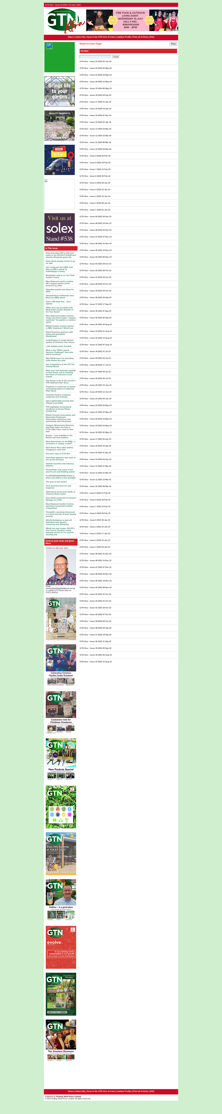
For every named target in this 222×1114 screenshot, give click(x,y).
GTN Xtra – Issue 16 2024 (91, 109)
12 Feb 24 (106, 169)
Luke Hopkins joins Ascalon (58, 346)
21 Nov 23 (107, 243)
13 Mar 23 (107, 479)
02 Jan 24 (106, 210)
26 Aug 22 (107, 655)
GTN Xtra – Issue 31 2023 (91, 345)
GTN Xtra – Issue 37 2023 (91, 304)
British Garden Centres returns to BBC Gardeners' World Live (60, 327)
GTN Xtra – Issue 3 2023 (90, 533)
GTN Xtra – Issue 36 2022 (91, 641)
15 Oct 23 (107, 277)
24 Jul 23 (107, 358)
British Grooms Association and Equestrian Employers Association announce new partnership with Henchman (60, 418)
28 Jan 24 (106, 183)
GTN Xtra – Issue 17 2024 (91, 102)
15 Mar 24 (107, 136)
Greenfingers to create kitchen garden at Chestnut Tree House (60, 341)
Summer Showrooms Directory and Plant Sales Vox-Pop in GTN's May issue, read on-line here (60, 428)
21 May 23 (107, 412)
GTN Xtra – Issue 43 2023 (91, 264)
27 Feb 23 (106, 493)
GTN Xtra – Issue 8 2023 (90, 500)
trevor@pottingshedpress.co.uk (60, 588)
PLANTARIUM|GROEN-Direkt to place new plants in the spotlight (61, 477)
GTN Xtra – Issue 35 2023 (91, 318)
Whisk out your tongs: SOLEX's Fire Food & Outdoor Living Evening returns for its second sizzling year (60, 531)
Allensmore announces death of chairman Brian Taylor (60, 493)
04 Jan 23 (106, 547)
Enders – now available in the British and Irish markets (59, 436)
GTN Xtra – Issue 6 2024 (90, 176)
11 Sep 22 (107, 641)
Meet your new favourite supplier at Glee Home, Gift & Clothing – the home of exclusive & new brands (61, 373)
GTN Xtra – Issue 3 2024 (90, 196)
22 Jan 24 (106, 189)
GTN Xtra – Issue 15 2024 (91, 115)
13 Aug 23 (107, 338)
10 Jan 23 (106, 540)
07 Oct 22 (107, 614)
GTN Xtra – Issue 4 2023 (90, 527)
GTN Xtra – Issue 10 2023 (91, 486)
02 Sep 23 (107, 318)
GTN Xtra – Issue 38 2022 (91, 628)
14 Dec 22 (107, 560)
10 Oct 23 (107, 284)
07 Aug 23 (107, 345)
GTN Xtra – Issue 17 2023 (91, 439)
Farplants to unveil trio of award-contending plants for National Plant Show (61, 389)
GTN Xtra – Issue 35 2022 (91, 648)
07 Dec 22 (107, 567)
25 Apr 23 (107, 439)
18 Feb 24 (106, 163)
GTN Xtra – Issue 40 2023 (91, 284)
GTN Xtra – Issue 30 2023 (91, 351)
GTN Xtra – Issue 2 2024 (90, 203)
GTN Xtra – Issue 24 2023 (91, 392)
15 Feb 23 (106, 506)
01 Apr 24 (107, 122)
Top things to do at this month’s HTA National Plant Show (60, 382)
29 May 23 (107, 405)
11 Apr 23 (107, 453)
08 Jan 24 (106, 203)
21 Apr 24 (107, 102)
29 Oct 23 (107, 264)
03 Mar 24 (107, 149)
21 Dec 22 (107, 554)
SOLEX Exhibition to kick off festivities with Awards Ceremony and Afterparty (59, 522)
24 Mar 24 (107, 129)
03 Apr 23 (107, 459)
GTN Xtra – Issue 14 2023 (91, 459)
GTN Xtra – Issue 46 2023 (91, 243)
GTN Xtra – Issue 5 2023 (90, 520)
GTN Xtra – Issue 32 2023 (91, 338)
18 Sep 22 (107, 635)
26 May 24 (107, 68)
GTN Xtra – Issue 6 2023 (90, 513)
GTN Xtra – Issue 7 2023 (90, 506)
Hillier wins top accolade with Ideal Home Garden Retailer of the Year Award (59, 310)
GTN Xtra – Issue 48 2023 (91, 230)
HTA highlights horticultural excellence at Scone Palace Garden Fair (58, 409)
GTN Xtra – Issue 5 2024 (90, 183)
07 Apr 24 (107, 115)
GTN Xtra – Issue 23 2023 (91, 399)
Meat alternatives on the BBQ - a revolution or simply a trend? (60, 442)
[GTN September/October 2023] (61, 781)
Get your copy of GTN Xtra (58, 454)
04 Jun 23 (107, 399)
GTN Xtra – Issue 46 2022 (91, 574)
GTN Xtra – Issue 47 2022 (91, 567)
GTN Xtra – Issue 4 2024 (90, 189)
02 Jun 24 (107, 61)
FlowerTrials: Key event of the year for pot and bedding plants (60, 471)
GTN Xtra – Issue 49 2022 (91, 554)
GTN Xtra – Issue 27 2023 (91, 372)
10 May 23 (107, 426)
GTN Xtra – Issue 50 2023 (91, 216)
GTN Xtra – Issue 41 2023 (91, 277)
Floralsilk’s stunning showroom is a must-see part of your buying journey (61, 514)
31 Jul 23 (107, 351)
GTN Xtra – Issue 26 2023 (91, 378)
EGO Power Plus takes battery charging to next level (59, 448)
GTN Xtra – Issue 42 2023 (91, 270)
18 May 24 (107, 75)
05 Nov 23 (107, 257)
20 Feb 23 (106, 500)
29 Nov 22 (107, 574)
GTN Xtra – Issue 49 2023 (91, 223)
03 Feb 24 (106, 176)
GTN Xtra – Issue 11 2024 (91, 142)
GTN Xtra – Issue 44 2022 (91, 587)
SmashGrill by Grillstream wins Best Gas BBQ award (60, 296)
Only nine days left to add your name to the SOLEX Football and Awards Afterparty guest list (61, 255)
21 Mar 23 (107, 473)
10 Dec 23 (107, 223)
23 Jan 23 (106, 527)
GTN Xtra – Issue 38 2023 (91, 297)
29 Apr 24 (107, 95)
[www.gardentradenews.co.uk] (65, 34)
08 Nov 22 (107, 587)
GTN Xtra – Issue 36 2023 (91, 311)
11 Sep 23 (107, 311)
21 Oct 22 (107, 601)
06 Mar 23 (107, 486)
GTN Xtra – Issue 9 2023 (90, 493)
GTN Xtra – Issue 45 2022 (91, 581)
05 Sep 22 (107, 648)
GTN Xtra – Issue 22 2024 (91, 68)
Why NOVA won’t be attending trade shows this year (60, 359)
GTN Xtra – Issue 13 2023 (91, 466)
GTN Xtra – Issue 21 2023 (91, 412)
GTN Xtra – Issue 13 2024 (91, 129)
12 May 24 (107, 82)
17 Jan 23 (106, 533)
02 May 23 (107, 432)
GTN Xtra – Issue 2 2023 (90, 540)
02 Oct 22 (107, 621)
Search (116, 57)
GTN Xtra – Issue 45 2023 (91, 250)
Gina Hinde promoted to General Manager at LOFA (61, 499)
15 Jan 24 (106, 196)
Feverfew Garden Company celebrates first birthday (58, 396)
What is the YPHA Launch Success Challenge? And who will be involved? (59, 352)
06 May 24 (107, 88)
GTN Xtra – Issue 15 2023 (91, 453)
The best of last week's (56, 482)
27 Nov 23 (107, 237)
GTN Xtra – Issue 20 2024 (91, 82)
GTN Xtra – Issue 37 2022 (91, 635)
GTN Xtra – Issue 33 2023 (91, 331)
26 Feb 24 (106, 156)
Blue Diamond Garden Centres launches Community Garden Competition (60, 506)
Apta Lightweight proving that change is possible (60, 402)
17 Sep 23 (107, 304)
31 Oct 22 (107, 594)
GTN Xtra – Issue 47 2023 (91, 237)
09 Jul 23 (107, 372)
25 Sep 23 (107, 297)
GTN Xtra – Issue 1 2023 (90, 547)
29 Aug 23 (107, 324)
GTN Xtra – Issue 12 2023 (91, 473)
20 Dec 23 (107, 216)
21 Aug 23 (107, 331)
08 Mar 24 (107, 142)
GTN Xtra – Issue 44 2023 (91, 257)
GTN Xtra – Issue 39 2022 (91, 621)
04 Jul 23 (107, 378)
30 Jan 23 (106, 520)
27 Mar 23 (107, 466)
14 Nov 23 (107, 250)
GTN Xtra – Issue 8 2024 (90, 163)
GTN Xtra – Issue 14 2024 (91, 122)
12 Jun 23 (107, 392)
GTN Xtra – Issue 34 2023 (91, 324)
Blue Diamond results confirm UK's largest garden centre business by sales (59, 283)
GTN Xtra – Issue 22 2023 (91, 405)
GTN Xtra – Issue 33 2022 (91, 662)
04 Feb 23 (106, 513)
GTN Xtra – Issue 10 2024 (91, 149)
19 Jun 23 (107, 385)
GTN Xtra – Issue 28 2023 (91, 365)
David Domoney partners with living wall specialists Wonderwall (59, 334)
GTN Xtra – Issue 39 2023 (91, 291)
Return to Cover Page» (91, 44)
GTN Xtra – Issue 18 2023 (91, 432)
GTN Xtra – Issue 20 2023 (91, 419)
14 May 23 (107, 419)
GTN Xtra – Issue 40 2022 (91, 614)
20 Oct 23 (107, 270)
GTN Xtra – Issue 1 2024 (90, 210)
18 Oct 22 (107, 608)
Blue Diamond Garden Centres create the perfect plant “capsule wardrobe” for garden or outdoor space (61, 319)
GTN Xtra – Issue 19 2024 (91, 88)
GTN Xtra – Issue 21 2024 (91, 75)
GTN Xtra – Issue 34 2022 (91, 655)
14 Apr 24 (107, 109)
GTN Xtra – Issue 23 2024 (91, 61)
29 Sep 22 (107, 628)
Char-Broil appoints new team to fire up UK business (61, 459)
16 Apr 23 (107, 446)
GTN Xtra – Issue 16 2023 (91, 446)
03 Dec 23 (107, 230)
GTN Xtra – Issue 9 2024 (90, 156)
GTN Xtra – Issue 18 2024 (91, 95)
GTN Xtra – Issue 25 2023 (91, 385)
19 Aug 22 (107, 662)
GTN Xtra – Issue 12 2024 (91, 136)
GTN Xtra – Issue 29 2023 (91, 358)
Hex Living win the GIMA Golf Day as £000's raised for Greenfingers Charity (59, 269)
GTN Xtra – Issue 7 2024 (90, 169)
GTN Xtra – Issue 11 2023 (91, 479)
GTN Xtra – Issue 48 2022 (91, 560)
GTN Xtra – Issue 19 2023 (91, 426)
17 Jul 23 (107, 365)
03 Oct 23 (107, 291)
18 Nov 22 (107, 581)
